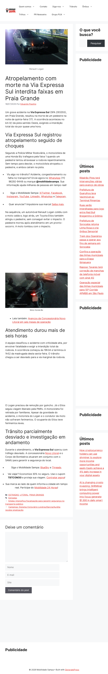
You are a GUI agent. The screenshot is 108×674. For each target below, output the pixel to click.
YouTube (24, 196)
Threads (56, 467)
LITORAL (24, 495)
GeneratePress (72, 669)
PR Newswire (40, 14)
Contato (43, 6)
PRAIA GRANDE (36, 495)
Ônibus (85, 6)
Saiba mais (58, 204)
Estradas (12, 498)
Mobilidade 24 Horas (45, 487)
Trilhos (22, 14)
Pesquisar (96, 43)
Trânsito (73, 6)
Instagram (12, 196)
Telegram (60, 196)
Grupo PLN (57, 14)
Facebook (56, 193)
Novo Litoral (52, 453)
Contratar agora (55, 477)
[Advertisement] (36, 250)
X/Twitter (45, 193)
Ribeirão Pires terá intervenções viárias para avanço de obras (92, 181)
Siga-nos (56, 6)
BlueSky (44, 467)
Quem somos (25, 6)
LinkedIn (35, 196)
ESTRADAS (13, 495)
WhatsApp (54, 178)
